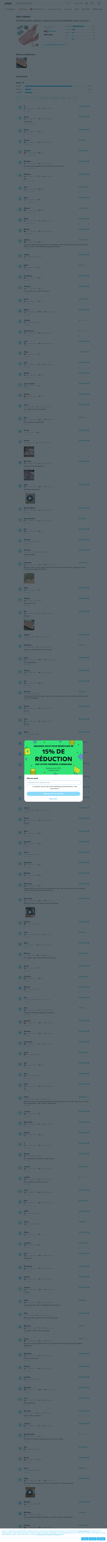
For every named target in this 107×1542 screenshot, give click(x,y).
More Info (101, 1539)
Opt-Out (92, 1539)
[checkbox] (27, 786)
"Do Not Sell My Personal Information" (48, 1534)
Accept (84, 1539)
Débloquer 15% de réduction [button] (53, 794)
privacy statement (84, 1531)
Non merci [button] (53, 799)
